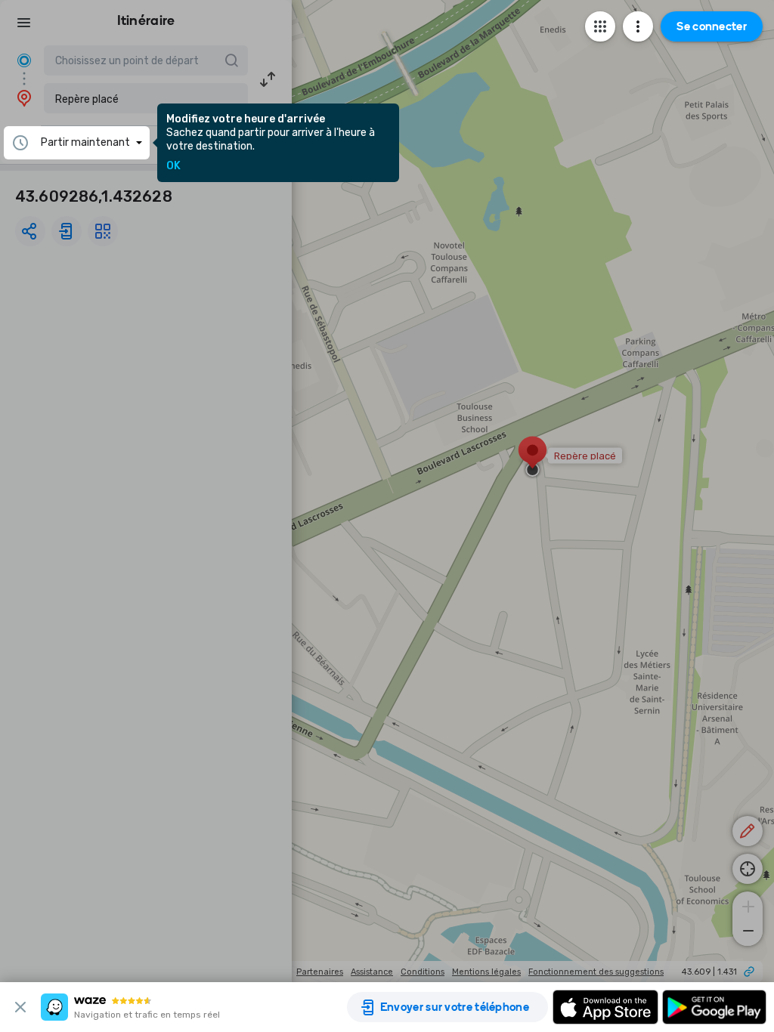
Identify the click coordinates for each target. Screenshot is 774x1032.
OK (173, 166)
